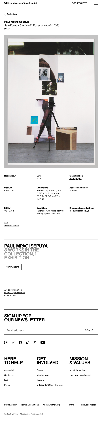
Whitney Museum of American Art (20, 3)
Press (7, 385)
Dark (71, 405)
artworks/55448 (11, 225)
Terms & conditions (30, 405)
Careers (40, 380)
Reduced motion (88, 405)
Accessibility (10, 370)
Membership (42, 375)
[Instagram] (6, 342)
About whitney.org (51, 405)
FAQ (6, 380)
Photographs (75, 178)
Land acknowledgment (80, 375)
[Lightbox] (51, 101)
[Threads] (13, 342)
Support (40, 370)
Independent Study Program (50, 385)
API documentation (13, 290)
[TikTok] (27, 342)
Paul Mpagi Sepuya (16, 21)
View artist (13, 267)
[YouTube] (42, 342)
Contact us (9, 375)
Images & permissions (14, 292)
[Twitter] (34, 342)
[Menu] (95, 3)
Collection (12, 14)
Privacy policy (10, 405)
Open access (10, 295)
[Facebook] (20, 342)
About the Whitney (78, 370)
